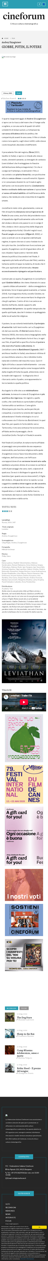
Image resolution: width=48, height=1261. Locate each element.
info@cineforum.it (19, 1178)
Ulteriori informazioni (27, 1259)
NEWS (8, 1214)
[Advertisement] (23, 989)
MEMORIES (10, 1211)
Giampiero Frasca (25, 1073)
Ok (39, 1227)
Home (6, 38)
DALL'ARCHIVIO (12, 1224)
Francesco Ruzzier (26, 1036)
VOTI (8, 1204)
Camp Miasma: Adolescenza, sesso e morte (28, 1053)
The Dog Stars (24, 1017)
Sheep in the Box (26, 1034)
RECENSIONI (11, 1008)
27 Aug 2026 (22, 1014)
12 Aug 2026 (22, 1064)
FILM (19, 93)
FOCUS (24, 1008)
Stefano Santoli (9, 98)
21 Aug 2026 (22, 1046)
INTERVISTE (11, 1217)
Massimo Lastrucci (26, 1019)
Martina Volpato (25, 1058)
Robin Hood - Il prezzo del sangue (29, 1069)
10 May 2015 (7, 93)
